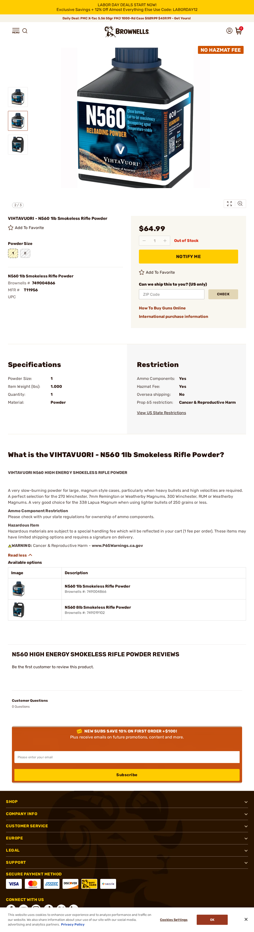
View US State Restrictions (161, 412)
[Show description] (20, 555)
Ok (212, 920)
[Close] (246, 919)
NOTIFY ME (188, 256)
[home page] (127, 31)
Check (223, 294)
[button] (16, 31)
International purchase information (173, 316)
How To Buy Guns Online (162, 308)
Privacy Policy (73, 924)
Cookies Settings (174, 920)
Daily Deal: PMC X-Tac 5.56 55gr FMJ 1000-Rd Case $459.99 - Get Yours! (127, 18)
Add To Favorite (29, 227)
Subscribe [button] (127, 774)
